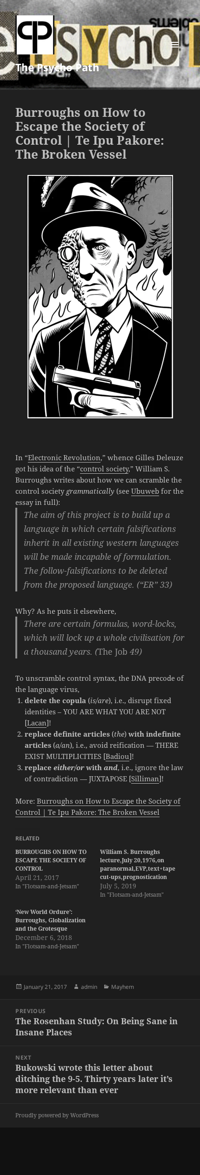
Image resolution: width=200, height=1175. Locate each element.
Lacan (37, 722)
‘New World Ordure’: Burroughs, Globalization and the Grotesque (50, 920)
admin (89, 987)
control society (104, 468)
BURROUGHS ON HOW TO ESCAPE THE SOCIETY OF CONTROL (51, 860)
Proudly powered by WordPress (57, 1115)
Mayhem (122, 987)
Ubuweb (145, 491)
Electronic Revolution (64, 457)
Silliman (145, 778)
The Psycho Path (57, 67)
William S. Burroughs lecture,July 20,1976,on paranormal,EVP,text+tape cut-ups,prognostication (137, 864)
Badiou (117, 756)
